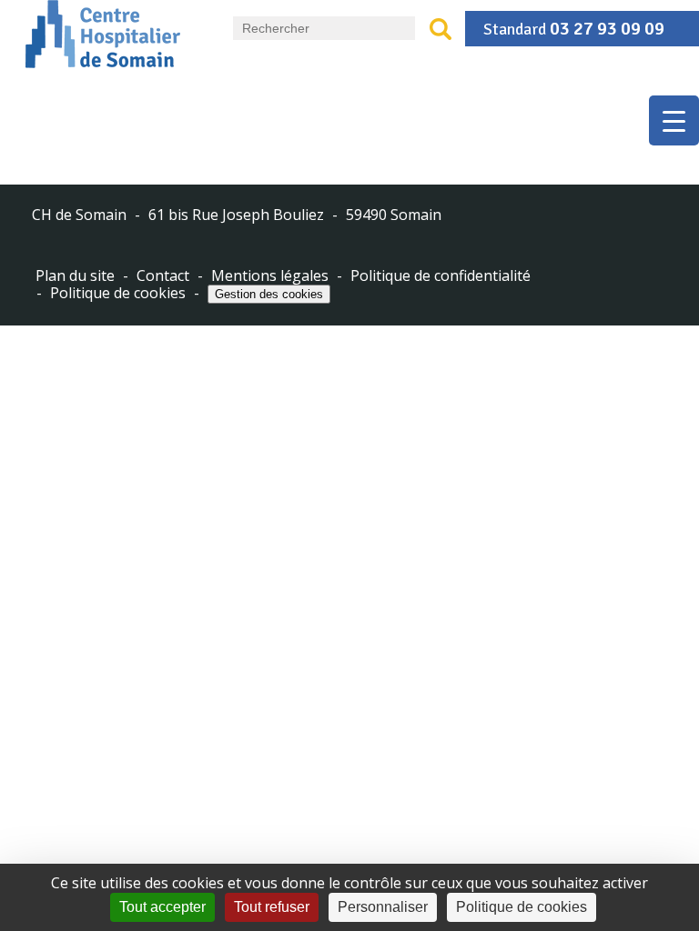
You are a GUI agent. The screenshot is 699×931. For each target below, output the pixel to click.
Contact (163, 276)
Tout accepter (162, 907)
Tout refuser (271, 907)
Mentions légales (270, 276)
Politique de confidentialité (440, 276)
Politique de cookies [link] (521, 907)
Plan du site (75, 276)
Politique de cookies (118, 293)
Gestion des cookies (269, 294)
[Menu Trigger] (674, 120)
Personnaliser (383, 907)
